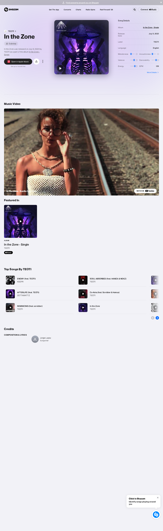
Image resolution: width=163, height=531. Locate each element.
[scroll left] (152, 318)
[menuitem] (54, 9)
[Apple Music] (8, 252)
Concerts (67, 10)
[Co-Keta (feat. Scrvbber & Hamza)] (111, 294)
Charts (78, 10)
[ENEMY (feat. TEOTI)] (39, 280)
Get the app (54, 10)
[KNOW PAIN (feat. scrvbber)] (155, 307)
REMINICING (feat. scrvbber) (30, 306)
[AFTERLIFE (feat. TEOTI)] (39, 294)
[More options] (43, 61)
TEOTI (20, 309)
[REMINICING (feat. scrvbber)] (39, 307)
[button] (161, 2)
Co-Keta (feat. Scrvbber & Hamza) (104, 292)
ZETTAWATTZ (23, 295)
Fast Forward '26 (106, 10)
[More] (70, 280)
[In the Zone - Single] (20, 229)
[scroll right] (157, 318)
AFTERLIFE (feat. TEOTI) (28, 292)
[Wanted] (155, 280)
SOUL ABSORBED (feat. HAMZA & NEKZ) (108, 278)
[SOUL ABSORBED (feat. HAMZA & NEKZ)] (111, 280)
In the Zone (95, 306)
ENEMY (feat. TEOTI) (26, 278)
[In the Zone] (60, 68)
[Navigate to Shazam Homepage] (11, 10)
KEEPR (20, 281)
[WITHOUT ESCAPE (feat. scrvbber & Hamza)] (155, 293)
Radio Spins (90, 10)
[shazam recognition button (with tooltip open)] (156, 514)
